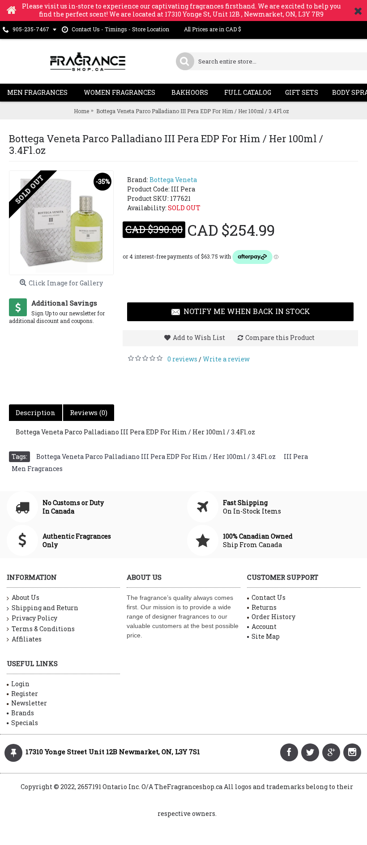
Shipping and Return (45, 607)
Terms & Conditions (43, 628)
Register (24, 693)
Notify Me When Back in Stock (247, 311)
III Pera (296, 456)
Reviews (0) (88, 412)
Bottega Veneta (173, 179)
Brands (22, 713)
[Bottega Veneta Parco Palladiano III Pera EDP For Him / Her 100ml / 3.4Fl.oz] (61, 222)
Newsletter (29, 703)
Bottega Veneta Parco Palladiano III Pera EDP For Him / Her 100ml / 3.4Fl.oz (156, 456)
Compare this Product (280, 337)
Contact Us (269, 597)
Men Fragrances (37, 468)
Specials (24, 722)
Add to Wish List (199, 337)
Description (35, 412)
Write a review (226, 359)
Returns (264, 607)
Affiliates (27, 639)
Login (20, 683)
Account (264, 626)
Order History (273, 616)
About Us (25, 597)
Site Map (266, 636)
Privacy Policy (34, 618)
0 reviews (182, 359)
